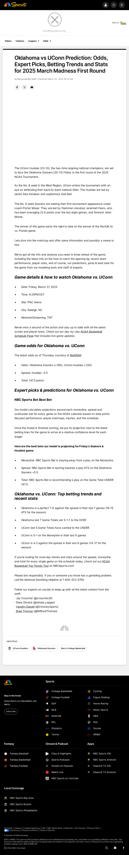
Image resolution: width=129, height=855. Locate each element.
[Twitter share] (24, 87)
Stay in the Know (12, 695)
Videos (8, 41)
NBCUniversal (21, 835)
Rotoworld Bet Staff (26, 79)
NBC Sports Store (55, 828)
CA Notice (33, 830)
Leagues (32, 41)
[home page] (15, 5)
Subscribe (10, 711)
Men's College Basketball (73, 648)
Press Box (68, 828)
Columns (20, 41)
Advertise (8, 828)
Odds (45, 41)
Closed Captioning (31, 828)
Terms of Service (47, 830)
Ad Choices (80, 828)
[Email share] (32, 87)
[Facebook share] (17, 87)
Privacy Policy (93, 828)
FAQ (43, 828)
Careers (17, 828)
